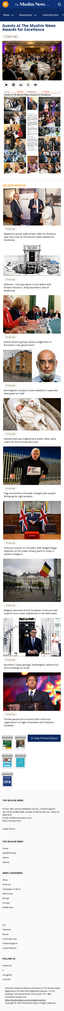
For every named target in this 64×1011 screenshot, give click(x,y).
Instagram (7, 975)
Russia (5, 934)
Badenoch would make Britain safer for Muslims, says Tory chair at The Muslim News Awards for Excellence (30, 236)
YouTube (6, 979)
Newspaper (25, 15)
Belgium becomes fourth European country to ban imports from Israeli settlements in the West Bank (30, 612)
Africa (5, 880)
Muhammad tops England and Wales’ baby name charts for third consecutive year (30, 440)
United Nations (9, 948)
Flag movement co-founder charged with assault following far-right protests (29, 495)
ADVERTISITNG (9, 853)
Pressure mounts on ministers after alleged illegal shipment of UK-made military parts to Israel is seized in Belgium (30, 551)
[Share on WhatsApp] (6, 85)
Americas (6, 884)
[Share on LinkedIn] (21, 85)
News (6, 15)
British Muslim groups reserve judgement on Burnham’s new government (28, 343)
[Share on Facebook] (13, 85)
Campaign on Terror (11, 889)
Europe (5, 898)
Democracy (7, 893)
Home (5, 848)
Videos (5, 857)
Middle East (7, 907)
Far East (6, 903)
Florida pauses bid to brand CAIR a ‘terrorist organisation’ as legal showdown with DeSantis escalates (29, 722)
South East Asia (9, 939)
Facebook (6, 965)
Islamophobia (51, 15)
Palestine (6, 929)
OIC (4, 925)
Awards (5, 862)
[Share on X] (28, 85)
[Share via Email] (35, 85)
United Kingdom (10, 943)
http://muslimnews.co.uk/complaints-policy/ (25, 1000)
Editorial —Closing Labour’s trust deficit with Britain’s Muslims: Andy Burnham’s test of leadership (27, 287)
